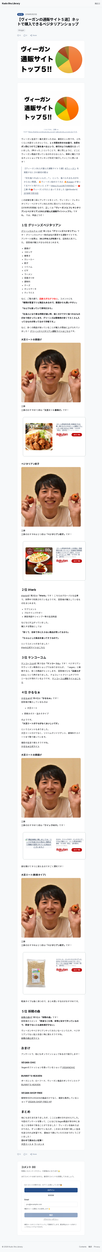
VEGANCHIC (68, 1067)
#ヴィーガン (70, 168)
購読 (90, 1247)
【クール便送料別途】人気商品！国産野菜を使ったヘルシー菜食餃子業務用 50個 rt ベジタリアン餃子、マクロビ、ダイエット (69, 551)
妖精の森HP (26, 1017)
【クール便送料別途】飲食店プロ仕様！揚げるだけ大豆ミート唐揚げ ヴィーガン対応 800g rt (69, 426)
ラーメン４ (39, 1144)
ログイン (51, 1190)
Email (26, 1199)
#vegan (21, 30)
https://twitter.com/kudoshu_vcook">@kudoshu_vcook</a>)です (52, 132)
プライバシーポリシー (51, 1219)
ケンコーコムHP (29, 663)
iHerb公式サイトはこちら (33, 647)
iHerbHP (25, 595)
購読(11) (97, 3)
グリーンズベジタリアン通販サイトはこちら (50, 331)
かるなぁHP (26, 698)
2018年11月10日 (31, 193)
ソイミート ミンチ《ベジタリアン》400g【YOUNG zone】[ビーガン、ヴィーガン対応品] (69, 961)
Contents (82, 1247)
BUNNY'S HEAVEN (30, 1084)
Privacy (97, 1247)
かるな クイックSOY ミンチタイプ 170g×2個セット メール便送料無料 (70, 840)
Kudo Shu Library (11, 3)
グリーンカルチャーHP (32, 231)
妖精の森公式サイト (30, 1038)
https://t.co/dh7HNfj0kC (62, 185)
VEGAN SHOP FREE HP (40, 1101)
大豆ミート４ (27, 1144)
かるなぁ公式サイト (30, 746)
